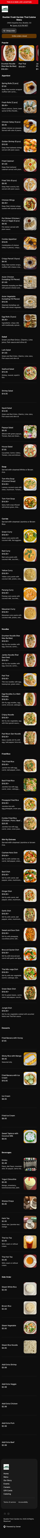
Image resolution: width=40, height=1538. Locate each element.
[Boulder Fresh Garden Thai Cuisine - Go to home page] (5, 9)
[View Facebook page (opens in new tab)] (5, 1513)
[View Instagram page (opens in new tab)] (8, 1513)
